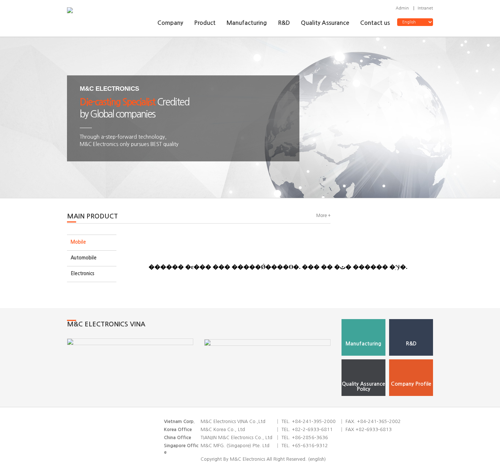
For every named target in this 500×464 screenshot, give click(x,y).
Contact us (375, 23)
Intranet (425, 8)
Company (170, 23)
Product (205, 23)
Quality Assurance (325, 23)
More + (323, 215)
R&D (284, 23)
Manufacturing (247, 23)
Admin (402, 8)
